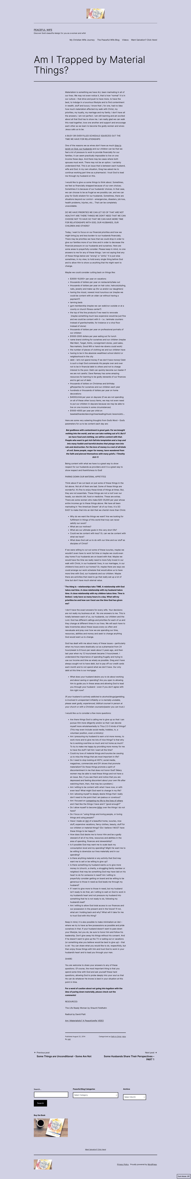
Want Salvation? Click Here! (144, 40)
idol (87, 821)
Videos (125, 40)
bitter (99, 807)
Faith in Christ (116, 1036)
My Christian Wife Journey (82, 40)
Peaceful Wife (43, 29)
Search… (37, 1089)
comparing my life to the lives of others (104, 800)
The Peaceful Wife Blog (108, 40)
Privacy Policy (123, 1164)
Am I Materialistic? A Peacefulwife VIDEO (84, 1020)
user (69, 1039)
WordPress (152, 1164)
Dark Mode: (182, 1176)
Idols (124, 1036)
